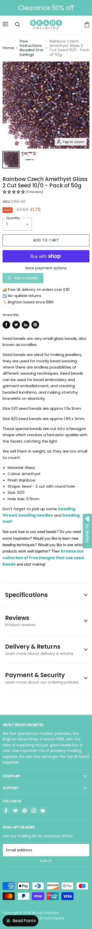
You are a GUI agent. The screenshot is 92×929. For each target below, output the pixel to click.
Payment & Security (42, 678)
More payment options (46, 268)
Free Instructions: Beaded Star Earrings (31, 48)
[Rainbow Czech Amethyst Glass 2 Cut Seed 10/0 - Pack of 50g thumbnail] (11, 159)
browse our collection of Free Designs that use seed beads (43, 557)
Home (8, 48)
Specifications (26, 595)
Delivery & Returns (39, 649)
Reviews (20, 620)
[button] (46, 192)
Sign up (46, 861)
